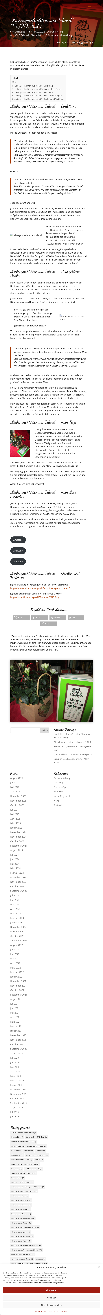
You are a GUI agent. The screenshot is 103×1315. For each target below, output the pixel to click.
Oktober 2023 (17, 886)
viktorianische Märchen (21, 1200)
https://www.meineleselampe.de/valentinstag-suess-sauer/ (40, 588)
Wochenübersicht (38, 1263)
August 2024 (16, 850)
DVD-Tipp (58, 782)
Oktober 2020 (17, 1044)
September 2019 (18, 1103)
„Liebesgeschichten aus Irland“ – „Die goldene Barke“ (37, 89)
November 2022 (18, 931)
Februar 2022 (17, 972)
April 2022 (15, 963)
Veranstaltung (17, 1178)
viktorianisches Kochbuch (22, 1236)
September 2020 (18, 1048)
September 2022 (18, 940)
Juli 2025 (14, 809)
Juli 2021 (14, 1003)
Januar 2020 (16, 1085)
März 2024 (15, 868)
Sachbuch (16, 1169)
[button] (99, 1267)
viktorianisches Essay (20, 1232)
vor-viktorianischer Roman (22, 1259)
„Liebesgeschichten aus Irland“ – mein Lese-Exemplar (38, 95)
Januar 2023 (16, 922)
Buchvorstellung (55, 31)
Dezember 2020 (18, 1035)
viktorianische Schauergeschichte (25, 1227)
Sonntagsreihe (18, 1173)
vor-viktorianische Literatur (22, 1254)
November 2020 (18, 1039)
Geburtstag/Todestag (36, 1146)
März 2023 (15, 913)
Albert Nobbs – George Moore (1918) (72, 742)
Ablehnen (51, 1297)
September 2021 (18, 994)
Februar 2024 (17, 872)
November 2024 (18, 836)
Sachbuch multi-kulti (33, 1169)
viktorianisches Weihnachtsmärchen (26, 1245)
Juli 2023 (14, 895)
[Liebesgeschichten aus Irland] (51, 721)
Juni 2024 (14, 859)
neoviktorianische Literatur (37, 1155)
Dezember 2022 (18, 927)
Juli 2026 (14, 782)
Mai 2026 (14, 787)
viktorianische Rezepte (21, 1205)
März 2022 (15, 967)
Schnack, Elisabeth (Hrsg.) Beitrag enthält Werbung (46, 35)
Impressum (64, 1311)
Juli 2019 (14, 1112)
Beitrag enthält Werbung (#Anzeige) (75, 42)
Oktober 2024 (17, 841)
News (56, 800)
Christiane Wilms (23, 31)
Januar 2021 (16, 1030)
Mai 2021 (14, 1012)
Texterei (58, 805)
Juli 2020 (14, 1057)
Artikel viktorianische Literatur (23, 1132)
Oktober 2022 (17, 936)
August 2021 (16, 999)
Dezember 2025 (18, 796)
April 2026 (15, 791)
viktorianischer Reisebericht (22, 1218)
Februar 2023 (17, 918)
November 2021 (18, 985)
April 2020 (15, 1071)
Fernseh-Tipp (60, 787)
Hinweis (28, 1150)
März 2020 (15, 1076)
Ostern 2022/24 (31, 1164)
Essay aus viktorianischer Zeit (23, 1141)
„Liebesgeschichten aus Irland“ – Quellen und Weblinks (39, 99)
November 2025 (18, 800)
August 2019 (16, 1107)
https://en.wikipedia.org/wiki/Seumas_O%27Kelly (34, 597)
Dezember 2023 (18, 877)
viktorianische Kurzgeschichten (24, 1191)
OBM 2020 (16, 1164)
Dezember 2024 (18, 832)
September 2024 (18, 845)
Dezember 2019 (18, 1089)
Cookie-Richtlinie (41, 1311)
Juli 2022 (14, 949)
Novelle (39, 1159)
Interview (58, 791)
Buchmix (30, 1137)
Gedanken (16, 1150)
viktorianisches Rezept (20, 1241)
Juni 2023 (14, 900)
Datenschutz (53, 1311)
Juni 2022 (14, 954)
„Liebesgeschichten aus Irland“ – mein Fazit (33, 92)
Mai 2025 (14, 814)
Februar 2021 (17, 1026)
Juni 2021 (14, 1008)
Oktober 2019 (17, 1098)
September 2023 (18, 890)
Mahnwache (17, 1155)
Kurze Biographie (62, 796)
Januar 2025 (16, 827)
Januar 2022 (16, 976)
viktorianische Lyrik (19, 1196)
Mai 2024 (14, 863)
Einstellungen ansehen (51, 1305)
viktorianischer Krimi (20, 1209)
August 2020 (16, 1053)
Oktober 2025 (17, 805)
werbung (40, 1259)
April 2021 (15, 1017)
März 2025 (15, 823)
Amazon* (18, 539)
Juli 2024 (14, 854)
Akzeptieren (51, 1290)
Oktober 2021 (17, 990)
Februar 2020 (17, 1080)
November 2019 (18, 1094)
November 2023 (18, 881)
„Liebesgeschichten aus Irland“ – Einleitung (33, 86)
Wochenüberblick (19, 1263)
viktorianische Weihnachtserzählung (26, 1250)
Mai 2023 (14, 904)
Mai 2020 (14, 1067)
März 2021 (15, 1021)
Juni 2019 (14, 1116)
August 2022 (16, 945)
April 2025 (15, 818)
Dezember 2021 (18, 981)
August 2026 (16, 778)
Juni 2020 (14, 1062)
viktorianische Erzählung (22, 1182)
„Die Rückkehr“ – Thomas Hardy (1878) (73, 754)
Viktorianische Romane (21, 1214)
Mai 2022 (14, 958)
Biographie (17, 1137)
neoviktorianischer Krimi (21, 1159)
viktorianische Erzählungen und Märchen (27, 1187)
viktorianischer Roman (21, 1223)
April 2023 (15, 909)
